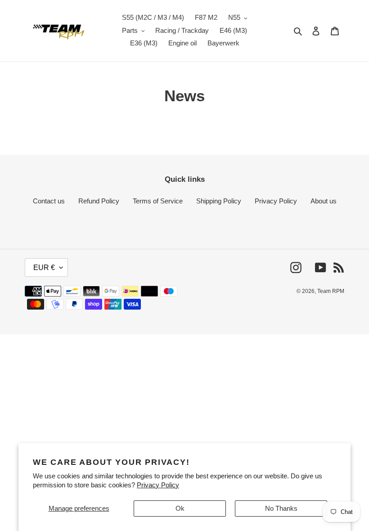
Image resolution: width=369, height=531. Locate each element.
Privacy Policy (158, 485)
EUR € (44, 267)
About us (323, 201)
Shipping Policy (218, 201)
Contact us (49, 201)
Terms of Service (158, 201)
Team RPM (330, 291)
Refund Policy (98, 201)
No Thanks (281, 508)
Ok (180, 508)
